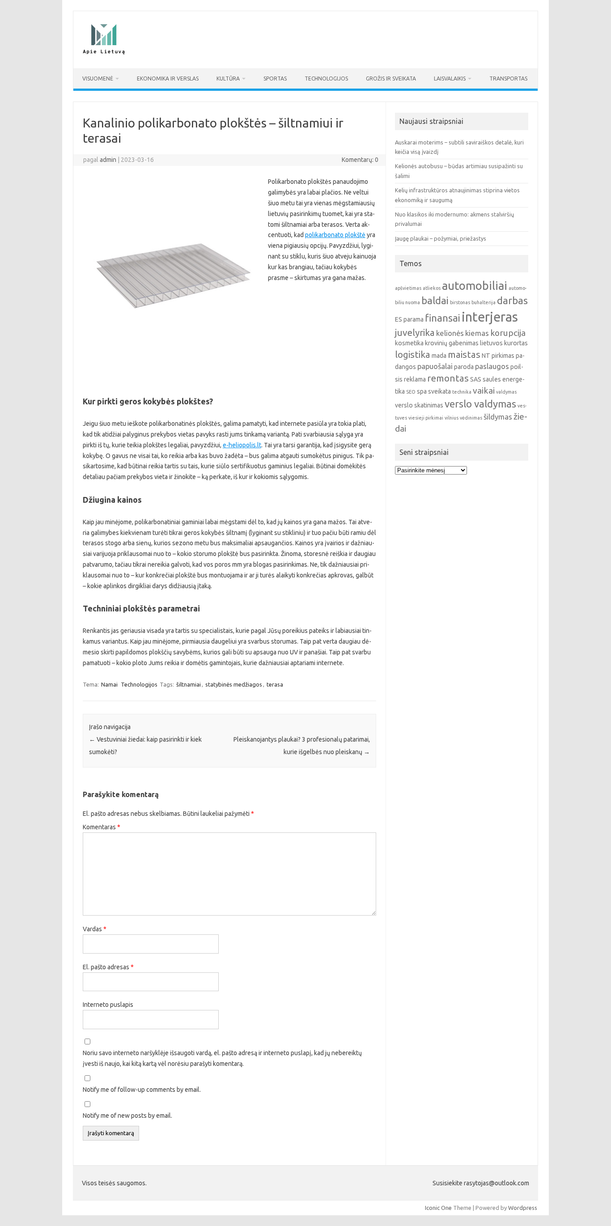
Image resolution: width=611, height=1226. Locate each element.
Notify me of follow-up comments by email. (142, 1089)
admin (108, 159)
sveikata (439, 391)
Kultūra (228, 78)
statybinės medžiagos (233, 684)
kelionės (450, 333)
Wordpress (522, 1208)
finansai (442, 317)
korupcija (508, 333)
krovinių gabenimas (452, 343)
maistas (464, 354)
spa (422, 391)
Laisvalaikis (450, 78)
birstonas (460, 302)
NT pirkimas (498, 355)
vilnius (451, 417)
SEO (411, 392)
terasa (275, 684)
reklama (415, 379)
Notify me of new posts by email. (127, 1115)
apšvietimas (408, 288)
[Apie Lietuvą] (103, 53)
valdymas (506, 392)
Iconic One (438, 1208)
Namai (109, 684)
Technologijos (326, 78)
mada (439, 355)
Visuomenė (97, 78)
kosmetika (409, 343)
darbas (512, 300)
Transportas (508, 78)
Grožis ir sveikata (391, 78)
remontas (448, 378)
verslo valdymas (480, 403)
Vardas (94, 929)
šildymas (498, 416)
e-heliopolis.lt (242, 445)
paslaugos (492, 366)
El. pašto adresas (108, 967)
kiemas (477, 333)
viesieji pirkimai (425, 417)
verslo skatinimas (419, 405)
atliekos (432, 288)
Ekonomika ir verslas (168, 78)
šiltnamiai (188, 684)
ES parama (409, 319)
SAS (475, 379)
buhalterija (483, 302)
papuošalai (435, 366)
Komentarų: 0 (360, 159)
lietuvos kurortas (504, 343)
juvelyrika (415, 332)
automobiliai (474, 285)
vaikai (484, 390)
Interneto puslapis (108, 1004)
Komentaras (101, 827)
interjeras (490, 317)
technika (461, 392)
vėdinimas (471, 417)
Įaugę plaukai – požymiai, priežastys (440, 238)
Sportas (275, 78)
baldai (435, 300)
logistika (412, 354)
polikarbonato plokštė (335, 234)
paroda (464, 366)
